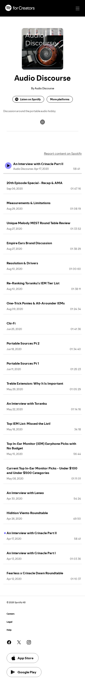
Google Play (27, 672)
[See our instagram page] (28, 642)
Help (9, 630)
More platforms (59, 99)
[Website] (42, 122)
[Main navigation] (77, 8)
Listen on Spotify (30, 99)
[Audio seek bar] (42, 173)
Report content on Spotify (63, 153)
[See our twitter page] (19, 642)
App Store (25, 658)
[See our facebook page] (9, 642)
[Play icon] (8, 165)
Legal (9, 621)
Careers (10, 613)
